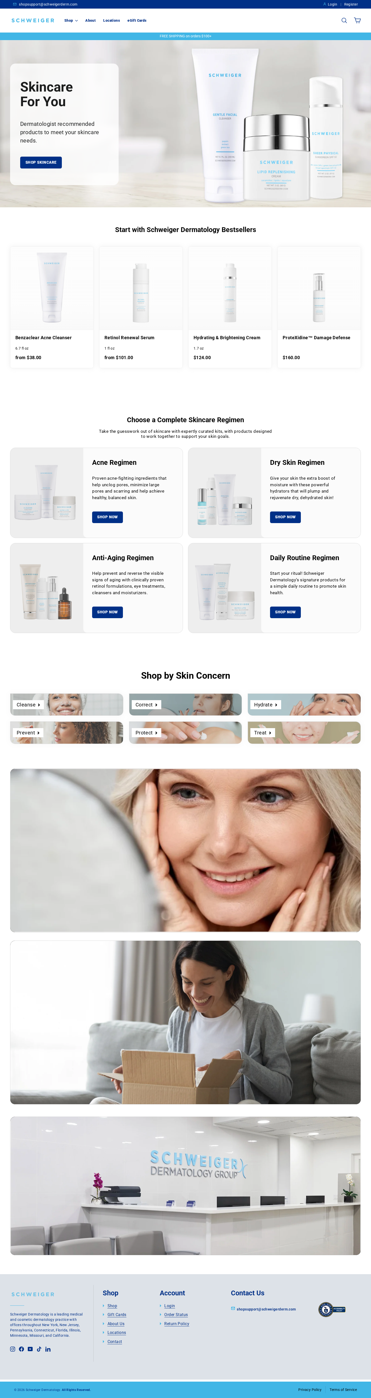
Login (332, 4)
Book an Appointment (61, 1217)
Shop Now (107, 517)
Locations (111, 20)
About (90, 20)
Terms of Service (343, 1390)
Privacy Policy (310, 1390)
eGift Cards (137, 20)
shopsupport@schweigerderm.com (47, 4)
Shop (69, 20)
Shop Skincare (41, 162)
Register (351, 4)
